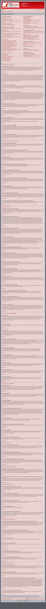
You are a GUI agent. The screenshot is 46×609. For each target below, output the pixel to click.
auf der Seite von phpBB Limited (12, 567)
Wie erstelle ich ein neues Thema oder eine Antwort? (9, 40)
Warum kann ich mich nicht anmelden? (7, 20)
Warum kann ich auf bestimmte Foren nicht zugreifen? (9, 45)
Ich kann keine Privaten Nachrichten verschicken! (30, 26)
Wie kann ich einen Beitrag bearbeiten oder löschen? (9, 41)
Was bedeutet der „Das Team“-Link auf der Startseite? (30, 23)
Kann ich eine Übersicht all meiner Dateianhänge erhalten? (31, 50)
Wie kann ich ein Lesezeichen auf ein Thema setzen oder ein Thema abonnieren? (32, 44)
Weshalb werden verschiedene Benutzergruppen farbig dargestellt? (32, 21)
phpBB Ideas (4, 573)
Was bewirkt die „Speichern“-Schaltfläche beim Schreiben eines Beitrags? (12, 49)
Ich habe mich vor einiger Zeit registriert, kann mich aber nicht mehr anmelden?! (11, 22)
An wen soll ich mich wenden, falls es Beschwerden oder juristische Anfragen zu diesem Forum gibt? (32, 55)
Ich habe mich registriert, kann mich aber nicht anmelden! (10, 19)
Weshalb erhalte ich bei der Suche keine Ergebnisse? (30, 36)
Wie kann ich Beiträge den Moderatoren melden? (8, 48)
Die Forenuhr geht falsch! (5, 30)
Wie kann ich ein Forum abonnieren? (28, 45)
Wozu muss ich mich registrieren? (6, 17)
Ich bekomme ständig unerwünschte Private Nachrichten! (31, 27)
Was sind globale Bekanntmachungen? (7, 57)
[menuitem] (3, 10)
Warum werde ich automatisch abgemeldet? (8, 24)
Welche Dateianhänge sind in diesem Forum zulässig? (30, 49)
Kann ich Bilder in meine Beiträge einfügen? (8, 56)
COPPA (11, 93)
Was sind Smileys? (4, 55)
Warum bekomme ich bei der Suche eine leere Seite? (30, 37)
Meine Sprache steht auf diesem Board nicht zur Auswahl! (10, 33)
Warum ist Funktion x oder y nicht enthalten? (29, 54)
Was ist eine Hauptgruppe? (27, 22)
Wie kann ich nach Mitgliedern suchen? (28, 38)
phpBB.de (32, 567)
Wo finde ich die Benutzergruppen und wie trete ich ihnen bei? (31, 19)
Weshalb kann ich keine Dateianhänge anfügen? (8, 46)
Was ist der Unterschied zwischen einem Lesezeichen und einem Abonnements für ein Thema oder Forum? (32, 42)
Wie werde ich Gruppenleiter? (27, 20)
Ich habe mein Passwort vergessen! (7, 23)
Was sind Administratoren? (27, 17)
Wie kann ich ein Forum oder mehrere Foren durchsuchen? (31, 35)
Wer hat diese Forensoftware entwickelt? (28, 53)
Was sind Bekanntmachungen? (6, 58)
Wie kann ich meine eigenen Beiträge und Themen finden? (31, 39)
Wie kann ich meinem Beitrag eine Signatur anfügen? (9, 42)
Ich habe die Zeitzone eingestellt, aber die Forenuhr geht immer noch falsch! (11, 32)
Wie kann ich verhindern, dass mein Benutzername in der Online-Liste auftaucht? (11, 29)
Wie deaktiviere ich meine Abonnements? (28, 46)
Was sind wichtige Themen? (6, 59)
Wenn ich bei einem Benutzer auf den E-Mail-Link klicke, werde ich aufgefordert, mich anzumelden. (11, 37)
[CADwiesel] (12, 5)
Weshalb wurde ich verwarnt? (6, 47)
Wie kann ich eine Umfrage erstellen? (7, 43)
